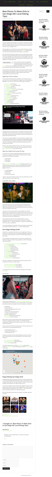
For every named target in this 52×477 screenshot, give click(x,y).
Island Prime (7, 248)
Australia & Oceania (44, 1)
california (5, 415)
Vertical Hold (7, 316)
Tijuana (4, 66)
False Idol (7, 255)
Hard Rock (17, 163)
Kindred (6, 251)
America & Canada (12, 1)
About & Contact (22, 4)
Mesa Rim (7, 315)
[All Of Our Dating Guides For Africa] (44, 100)
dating (8, 415)
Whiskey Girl (7, 84)
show (12, 62)
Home (5, 1)
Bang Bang (7, 256)
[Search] (47, 11)
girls (10, 415)
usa (17, 415)
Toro (6, 102)
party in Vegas (20, 345)
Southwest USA (6, 414)
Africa (38, 1)
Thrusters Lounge (8, 85)
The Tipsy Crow (8, 90)
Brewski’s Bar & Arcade (9, 341)
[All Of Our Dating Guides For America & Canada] (44, 27)
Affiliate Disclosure (30, 4)
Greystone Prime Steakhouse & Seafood (13, 243)
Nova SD (6, 91)
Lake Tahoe (9, 346)
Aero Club (7, 99)
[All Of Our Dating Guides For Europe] (44, 45)
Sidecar (6, 342)
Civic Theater (5, 270)
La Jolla (14, 265)
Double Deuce (8, 86)
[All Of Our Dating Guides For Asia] (44, 63)
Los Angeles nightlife (8, 148)
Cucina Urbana (8, 247)
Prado (6, 245)
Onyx (6, 100)
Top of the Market (8, 254)
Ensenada (28, 346)
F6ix (6, 94)
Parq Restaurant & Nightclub (10, 89)
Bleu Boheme (8, 250)
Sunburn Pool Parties (8, 163)
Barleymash (7, 103)
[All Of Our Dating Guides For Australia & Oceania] (44, 120)
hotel (4, 147)
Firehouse (7, 97)
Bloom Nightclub (8, 93)
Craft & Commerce (9, 257)
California (24, 50)
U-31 (6, 87)
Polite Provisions (8, 252)
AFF (10, 221)
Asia (24, 1)
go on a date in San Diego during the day (23, 301)
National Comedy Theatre (10, 264)
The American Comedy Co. (10, 267)
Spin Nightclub (8, 95)
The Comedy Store (9, 265)
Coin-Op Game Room (9, 340)
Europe (19, 1)
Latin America (31, 1)
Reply (5, 438)
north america (14, 415)
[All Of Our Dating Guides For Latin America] (44, 83)
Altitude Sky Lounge (9, 98)
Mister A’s (7, 246)
